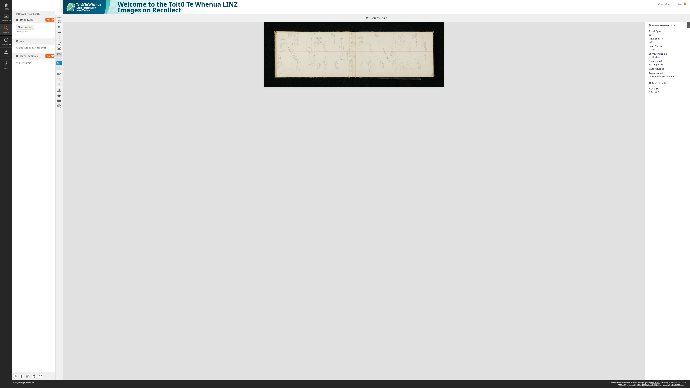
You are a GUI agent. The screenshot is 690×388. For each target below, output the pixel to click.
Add (48, 19)
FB (650, 34)
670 (650, 41)
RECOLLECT (622, 385)
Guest (668, 4)
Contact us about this (59, 101)
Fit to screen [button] (59, 27)
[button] (59, 63)
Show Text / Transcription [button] (59, 74)
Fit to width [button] (59, 32)
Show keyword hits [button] (59, 79)
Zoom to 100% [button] (59, 48)
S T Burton (654, 57)
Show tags (23, 27)
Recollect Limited (654, 385)
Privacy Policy (17, 383)
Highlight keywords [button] (59, 84)
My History (6, 44)
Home (6, 9)
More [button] (6, 68)
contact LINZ (655, 383)
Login (6, 56)
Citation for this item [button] (59, 106)
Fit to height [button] (59, 38)
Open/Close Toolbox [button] (61, 6)
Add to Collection (59, 95)
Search (6, 32)
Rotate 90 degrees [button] (59, 43)
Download (59, 90)
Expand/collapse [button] (688, 25)
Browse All (6, 21)
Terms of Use (29, 383)
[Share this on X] (16, 374)
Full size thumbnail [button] (59, 21)
